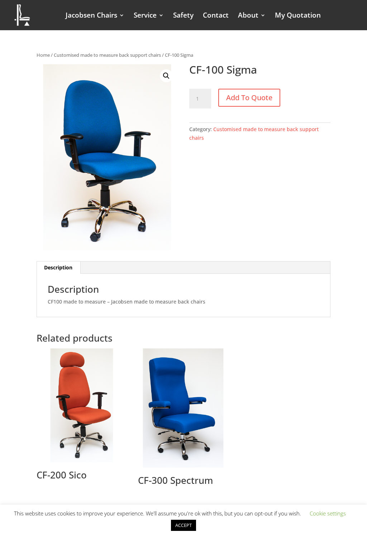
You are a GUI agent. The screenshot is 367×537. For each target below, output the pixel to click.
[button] (166, 75)
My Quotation (298, 16)
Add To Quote (249, 97)
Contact (216, 16)
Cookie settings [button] (328, 513)
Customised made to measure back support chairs (107, 55)
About (248, 16)
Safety (183, 16)
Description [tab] (58, 267)
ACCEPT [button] (183, 525)
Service (145, 16)
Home (43, 55)
